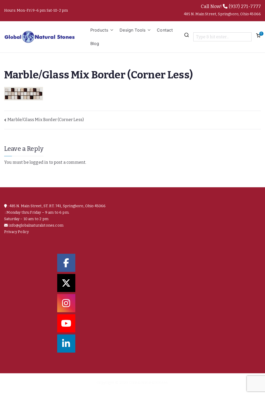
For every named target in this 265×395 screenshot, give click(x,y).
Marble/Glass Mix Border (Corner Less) (46, 119)
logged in (39, 162)
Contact (165, 30)
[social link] (66, 263)
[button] (110, 30)
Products (99, 30)
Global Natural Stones (148, 383)
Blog (94, 43)
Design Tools (132, 30)
